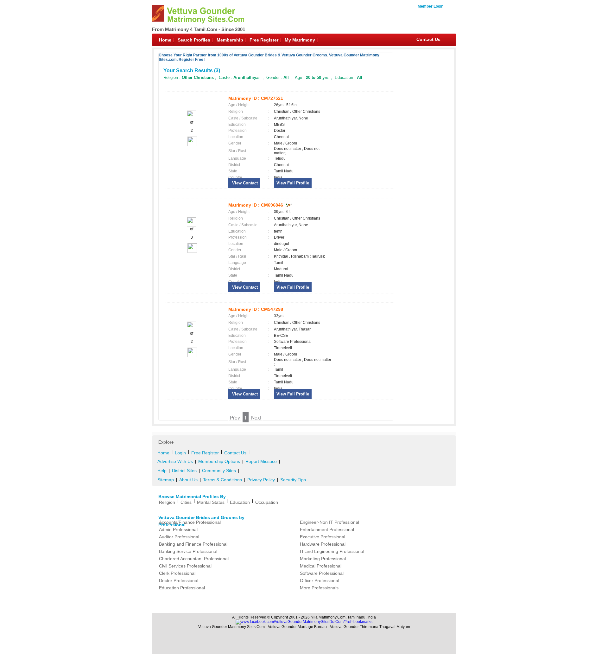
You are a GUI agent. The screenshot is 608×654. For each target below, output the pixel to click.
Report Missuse (261, 461)
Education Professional (182, 587)
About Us (188, 479)
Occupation (266, 502)
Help (162, 470)
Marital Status (211, 502)
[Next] (192, 145)
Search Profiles (194, 39)
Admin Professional (178, 529)
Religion (167, 502)
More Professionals (319, 587)
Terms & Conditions (222, 479)
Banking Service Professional (188, 551)
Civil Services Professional (185, 565)
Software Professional (322, 573)
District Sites (184, 470)
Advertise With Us (175, 461)
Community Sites (219, 470)
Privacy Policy (261, 479)
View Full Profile (292, 183)
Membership (230, 39)
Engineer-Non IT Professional (329, 522)
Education (240, 502)
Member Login (430, 6)
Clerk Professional (177, 573)
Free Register (264, 39)
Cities (186, 502)
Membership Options (219, 461)
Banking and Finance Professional (193, 544)
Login (180, 452)
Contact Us (428, 39)
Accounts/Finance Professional (190, 522)
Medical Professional (320, 565)
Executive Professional (322, 536)
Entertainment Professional (327, 529)
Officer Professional (319, 580)
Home (165, 39)
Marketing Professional (323, 558)
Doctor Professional (178, 580)
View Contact (244, 183)
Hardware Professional (322, 544)
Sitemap (165, 479)
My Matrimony (300, 39)
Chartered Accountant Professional (194, 558)
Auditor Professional (179, 536)
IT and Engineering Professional (332, 551)
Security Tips (293, 479)
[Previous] (191, 119)
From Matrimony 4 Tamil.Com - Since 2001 (198, 29)
